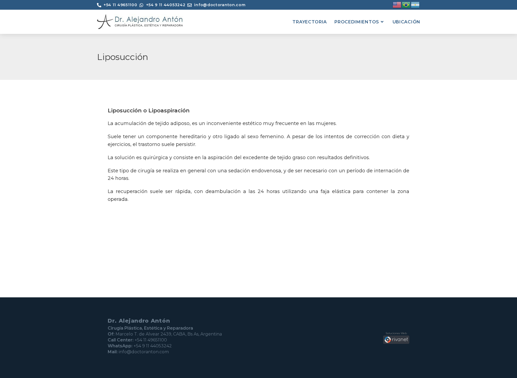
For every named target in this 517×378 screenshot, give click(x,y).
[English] (397, 4)
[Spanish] (415, 4)
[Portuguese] (406, 4)
